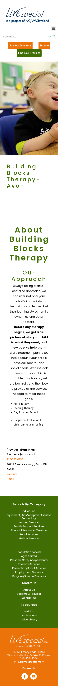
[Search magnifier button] (54, 36)
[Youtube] (33, 676)
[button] (53, 28)
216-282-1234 (15, 459)
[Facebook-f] (24, 676)
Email (10, 479)
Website (12, 474)
